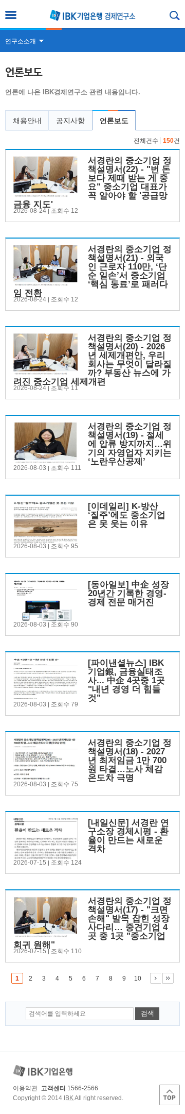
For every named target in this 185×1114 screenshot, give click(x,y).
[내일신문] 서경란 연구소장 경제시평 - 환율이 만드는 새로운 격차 (128, 836)
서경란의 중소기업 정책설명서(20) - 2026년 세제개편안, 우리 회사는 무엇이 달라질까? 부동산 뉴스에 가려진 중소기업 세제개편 (92, 359)
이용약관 (25, 1088)
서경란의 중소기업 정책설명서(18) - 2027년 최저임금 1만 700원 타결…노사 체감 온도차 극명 (130, 760)
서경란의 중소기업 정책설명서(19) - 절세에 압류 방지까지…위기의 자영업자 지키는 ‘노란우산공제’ (130, 443)
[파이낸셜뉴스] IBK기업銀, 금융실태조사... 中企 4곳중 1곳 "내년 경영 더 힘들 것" (126, 680)
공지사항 (70, 120)
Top (169, 1095)
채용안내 (27, 120)
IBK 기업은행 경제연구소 (92, 15)
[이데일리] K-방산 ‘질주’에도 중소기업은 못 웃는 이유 (126, 515)
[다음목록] (155, 978)
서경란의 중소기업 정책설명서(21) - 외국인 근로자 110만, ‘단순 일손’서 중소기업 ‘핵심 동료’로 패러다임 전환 (92, 271)
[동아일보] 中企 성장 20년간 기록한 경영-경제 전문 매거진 (128, 593)
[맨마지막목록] (168, 978)
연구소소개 (20, 41)
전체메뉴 (10, 15)
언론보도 (114, 120)
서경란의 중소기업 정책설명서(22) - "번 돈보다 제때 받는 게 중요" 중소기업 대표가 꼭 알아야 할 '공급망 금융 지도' (92, 182)
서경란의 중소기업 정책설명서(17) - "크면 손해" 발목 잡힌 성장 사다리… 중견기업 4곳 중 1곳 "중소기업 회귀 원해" (92, 923)
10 (137, 978)
